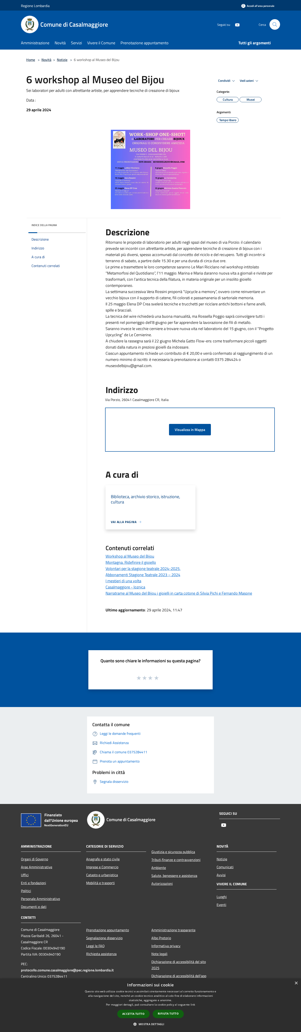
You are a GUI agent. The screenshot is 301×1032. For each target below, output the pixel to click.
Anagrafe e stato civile (103, 859)
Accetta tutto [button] (133, 1014)
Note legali (159, 953)
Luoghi (222, 896)
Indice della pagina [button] (44, 225)
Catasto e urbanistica (102, 875)
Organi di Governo (34, 859)
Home (30, 59)
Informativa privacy (165, 945)
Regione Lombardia (35, 5)
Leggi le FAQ (95, 945)
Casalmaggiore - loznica (125, 587)
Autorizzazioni (162, 883)
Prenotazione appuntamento (107, 930)
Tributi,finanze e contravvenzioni (176, 859)
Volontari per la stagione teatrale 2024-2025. (143, 569)
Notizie (62, 59)
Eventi (221, 904)
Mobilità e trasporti (100, 882)
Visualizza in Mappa (190, 429)
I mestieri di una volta (123, 581)
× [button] (296, 983)
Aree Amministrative (36, 867)
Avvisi (221, 875)
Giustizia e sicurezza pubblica (173, 851)
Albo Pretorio (161, 938)
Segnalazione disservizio (104, 938)
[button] (150, 1024)
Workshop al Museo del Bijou (130, 556)
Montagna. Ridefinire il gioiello (131, 562)
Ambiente (158, 867)
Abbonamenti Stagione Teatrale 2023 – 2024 (143, 575)
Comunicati (225, 867)
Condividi (224, 80)
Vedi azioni (247, 80)
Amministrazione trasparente (173, 930)
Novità (46, 59)
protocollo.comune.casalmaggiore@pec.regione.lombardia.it (67, 970)
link (193, 1004)
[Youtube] (235, 24)
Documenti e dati (33, 906)
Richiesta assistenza (101, 953)
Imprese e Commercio (102, 867)
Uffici (25, 875)
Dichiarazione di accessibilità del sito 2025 (178, 965)
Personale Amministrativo (40, 898)
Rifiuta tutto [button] (168, 1013)
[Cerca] (274, 24)
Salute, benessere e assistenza (174, 875)
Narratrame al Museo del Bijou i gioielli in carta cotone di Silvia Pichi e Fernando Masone (179, 593)
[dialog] (150, 1005)
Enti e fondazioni (33, 882)
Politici (26, 890)
